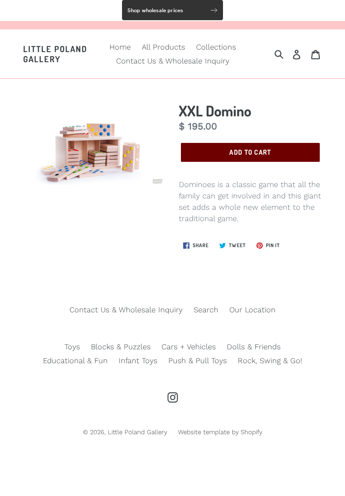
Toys (72, 346)
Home (120, 46)
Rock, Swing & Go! (270, 360)
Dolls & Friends (254, 346)
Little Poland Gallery (55, 54)
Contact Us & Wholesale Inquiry (172, 60)
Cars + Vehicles (189, 346)
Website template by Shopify (220, 432)
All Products (163, 46)
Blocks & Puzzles (121, 346)
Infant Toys (138, 360)
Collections (216, 46)
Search (206, 309)
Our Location (252, 309)
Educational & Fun (75, 360)
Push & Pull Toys (197, 360)
